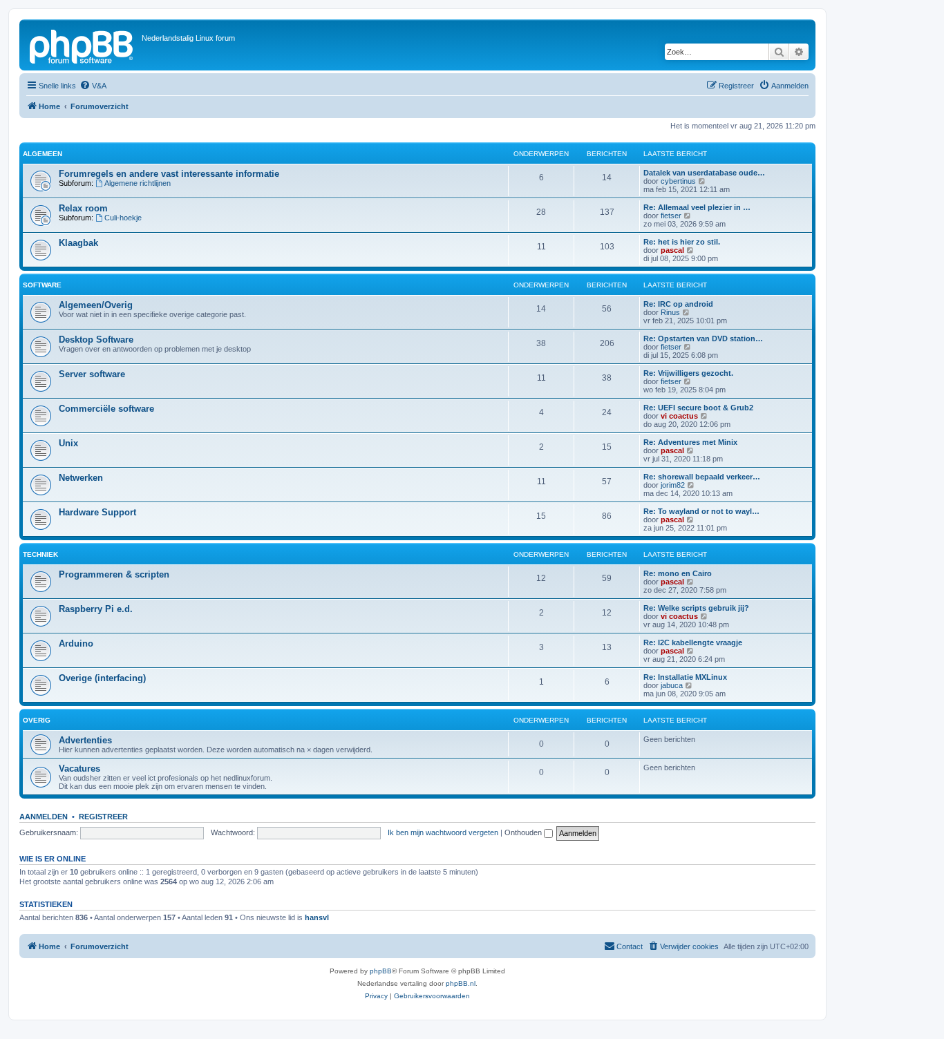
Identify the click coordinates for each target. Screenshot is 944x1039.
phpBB (381, 971)
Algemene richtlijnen (137, 183)
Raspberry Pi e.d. (96, 609)
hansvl (317, 917)
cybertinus (678, 181)
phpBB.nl (460, 983)
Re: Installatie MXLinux (685, 677)
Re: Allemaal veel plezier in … (697, 207)
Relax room (83, 208)
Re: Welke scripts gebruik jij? (696, 608)
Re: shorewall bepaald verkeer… (701, 477)
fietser (671, 215)
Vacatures (79, 768)
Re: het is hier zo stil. (681, 242)
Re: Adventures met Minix (690, 442)
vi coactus (679, 416)
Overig (36, 720)
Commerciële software (106, 408)
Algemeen (42, 154)
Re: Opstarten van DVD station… (703, 338)
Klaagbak (78, 243)
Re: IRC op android (678, 304)
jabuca (672, 685)
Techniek (40, 554)
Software (42, 285)
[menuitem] (92, 85)
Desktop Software (96, 339)
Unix (68, 443)
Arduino (76, 643)
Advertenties (85, 740)
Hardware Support (97, 512)
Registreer (103, 816)
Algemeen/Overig (96, 305)
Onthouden (524, 832)
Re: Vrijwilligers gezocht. (688, 373)
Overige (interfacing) (102, 678)
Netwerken (81, 478)
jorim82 (673, 485)
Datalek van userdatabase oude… (704, 173)
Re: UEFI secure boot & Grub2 (698, 407)
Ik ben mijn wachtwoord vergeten (443, 832)
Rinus (670, 312)
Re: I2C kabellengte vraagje (692, 642)
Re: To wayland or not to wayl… (701, 511)
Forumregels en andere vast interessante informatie (169, 174)
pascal (672, 250)
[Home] (82, 45)
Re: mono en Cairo (677, 573)
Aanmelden (43, 816)
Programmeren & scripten (114, 574)
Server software (92, 374)
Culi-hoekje (123, 217)
